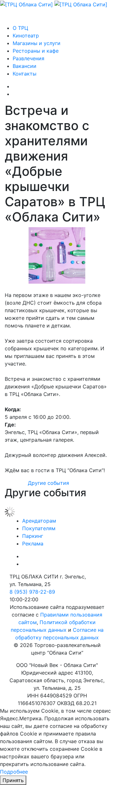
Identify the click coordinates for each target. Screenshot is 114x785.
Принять (13, 780)
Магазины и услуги (36, 43)
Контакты (24, 73)
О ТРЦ (20, 28)
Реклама (32, 543)
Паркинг (32, 536)
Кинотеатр (26, 35)
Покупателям (38, 528)
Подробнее (14, 772)
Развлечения (28, 58)
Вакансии (24, 66)
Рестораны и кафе (36, 51)
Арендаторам (39, 521)
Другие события (48, 483)
